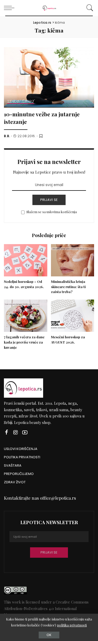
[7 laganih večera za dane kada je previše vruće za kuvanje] (25, 316)
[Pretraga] (89, 8)
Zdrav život (20, 101)
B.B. (7, 136)
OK (49, 634)
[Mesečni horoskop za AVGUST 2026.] (72, 316)
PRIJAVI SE (49, 199)
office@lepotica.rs (58, 498)
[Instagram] (15, 432)
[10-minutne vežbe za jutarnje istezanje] (49, 77)
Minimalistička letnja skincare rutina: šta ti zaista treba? (68, 286)
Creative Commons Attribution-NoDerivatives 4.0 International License (46, 608)
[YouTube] (24, 432)
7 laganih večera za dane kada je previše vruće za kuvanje (24, 342)
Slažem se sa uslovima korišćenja (51, 212)
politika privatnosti (72, 625)
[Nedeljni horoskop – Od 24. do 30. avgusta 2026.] (25, 260)
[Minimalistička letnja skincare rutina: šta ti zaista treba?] (72, 260)
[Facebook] (6, 432)
